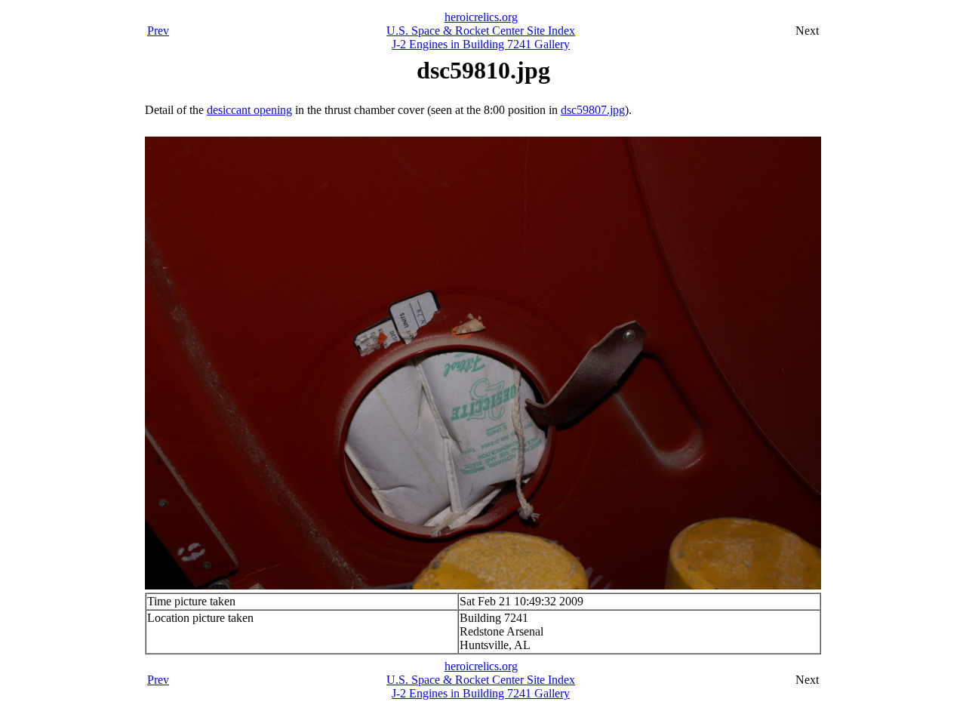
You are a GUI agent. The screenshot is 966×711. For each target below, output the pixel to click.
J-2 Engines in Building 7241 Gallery (481, 44)
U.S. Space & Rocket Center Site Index (480, 30)
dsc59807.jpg (593, 109)
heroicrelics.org (481, 17)
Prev (158, 30)
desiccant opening (249, 109)
